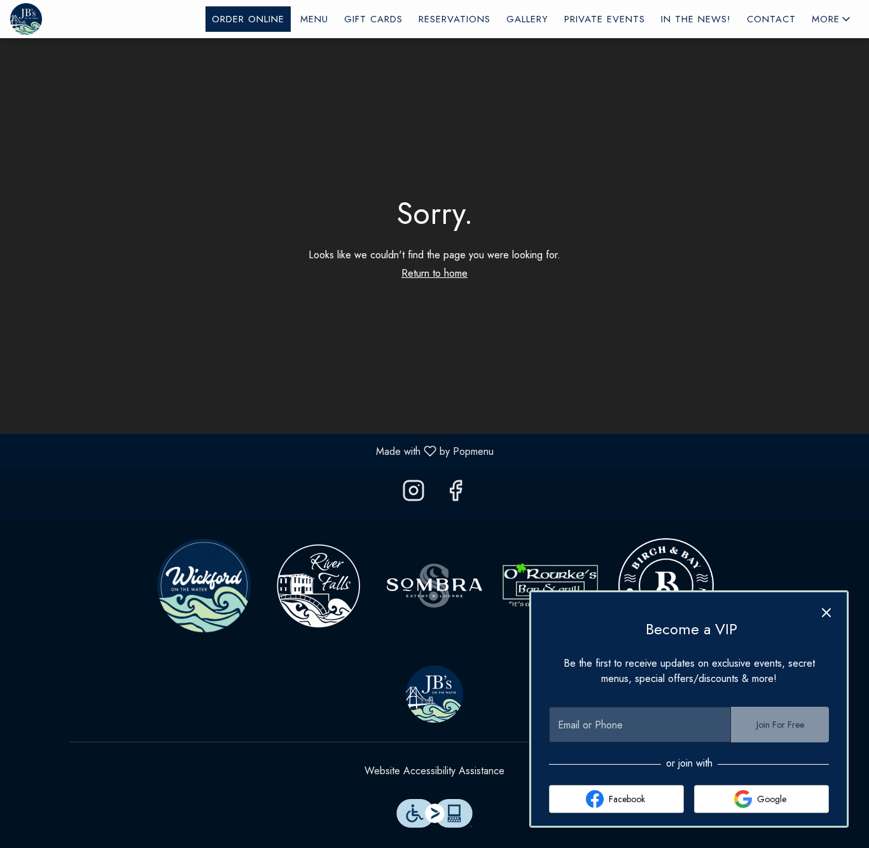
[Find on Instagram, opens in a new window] (413, 494)
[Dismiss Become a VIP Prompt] (826, 612)
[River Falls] (318, 584)
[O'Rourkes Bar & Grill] (550, 584)
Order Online (248, 19)
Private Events (604, 19)
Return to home (434, 273)
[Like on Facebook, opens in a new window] (455, 494)
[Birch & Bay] (666, 584)
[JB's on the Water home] (67, 19)
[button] (832, 19)
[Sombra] (434, 584)
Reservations (454, 19)
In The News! (696, 19)
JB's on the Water (434, 694)
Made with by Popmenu (252, 451)
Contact (771, 19)
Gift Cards (373, 19)
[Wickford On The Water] (203, 584)
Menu (314, 19)
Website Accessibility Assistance (434, 770)
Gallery (527, 19)
